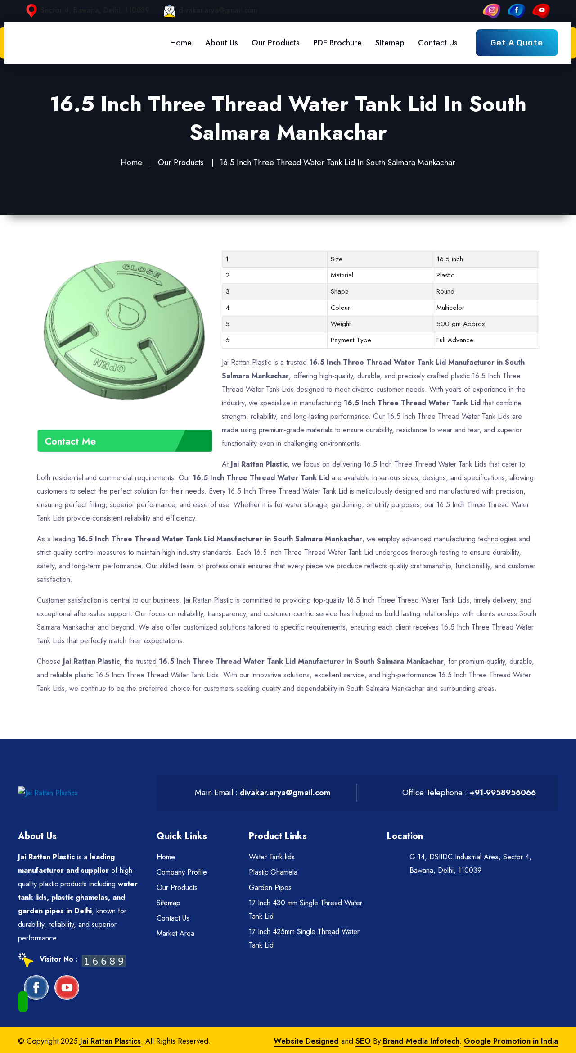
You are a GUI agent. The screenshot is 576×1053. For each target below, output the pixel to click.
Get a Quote (516, 43)
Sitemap (390, 43)
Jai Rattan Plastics (110, 1040)
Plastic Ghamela (273, 872)
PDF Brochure (337, 43)
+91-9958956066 (502, 793)
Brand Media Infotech (421, 1040)
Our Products (276, 43)
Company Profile (182, 872)
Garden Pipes (270, 887)
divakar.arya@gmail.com (218, 10)
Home (181, 43)
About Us (221, 43)
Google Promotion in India (511, 1040)
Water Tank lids (272, 857)
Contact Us (438, 43)
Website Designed (306, 1040)
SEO (363, 1040)
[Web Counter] (104, 960)
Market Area (175, 933)
